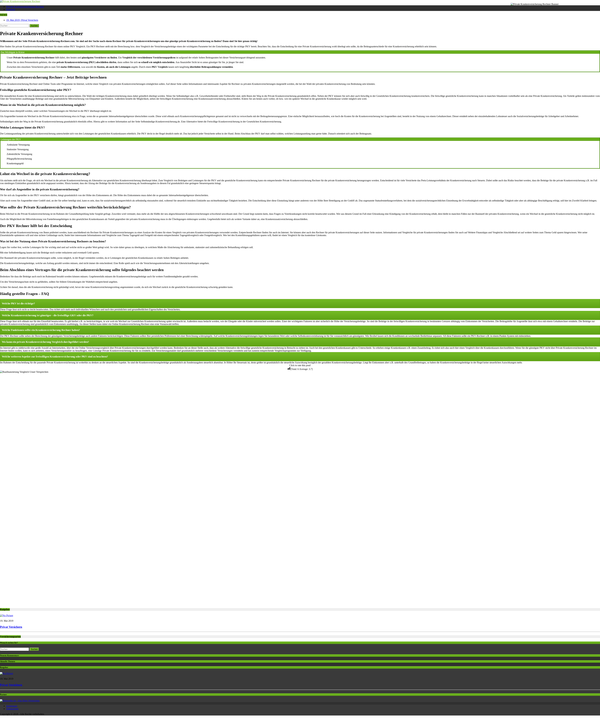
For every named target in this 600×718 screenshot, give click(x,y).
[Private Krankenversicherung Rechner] (300, 1)
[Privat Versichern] (6, 615)
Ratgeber (10, 9)
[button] (300, 303)
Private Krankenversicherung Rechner (25, 6)
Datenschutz (12, 708)
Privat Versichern (11, 627)
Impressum (11, 706)
